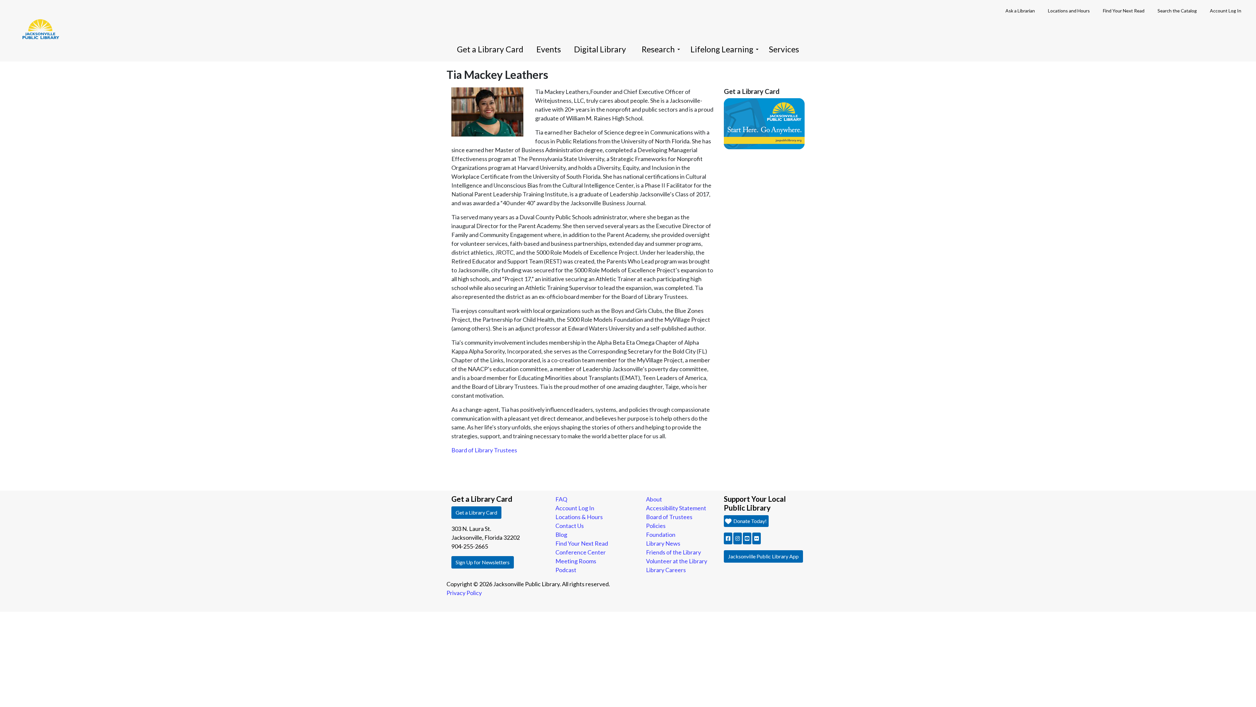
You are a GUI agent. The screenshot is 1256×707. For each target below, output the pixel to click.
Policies (656, 525)
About (654, 499)
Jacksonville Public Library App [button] (763, 556)
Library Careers (666, 569)
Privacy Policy (464, 592)
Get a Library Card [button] (476, 512)
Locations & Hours (579, 516)
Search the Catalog (1177, 10)
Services (784, 49)
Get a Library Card (490, 49)
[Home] (37, 19)
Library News (663, 543)
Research (658, 49)
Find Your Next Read (1123, 10)
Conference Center (580, 552)
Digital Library (600, 49)
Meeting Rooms (575, 561)
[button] (728, 538)
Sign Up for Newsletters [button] (483, 562)
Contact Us (569, 525)
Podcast (565, 569)
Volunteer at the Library (676, 561)
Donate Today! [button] (749, 521)
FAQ (561, 499)
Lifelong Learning (721, 49)
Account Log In (1225, 10)
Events (548, 49)
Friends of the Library (673, 552)
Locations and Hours (1069, 10)
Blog (561, 534)
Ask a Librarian (1020, 10)
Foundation (660, 534)
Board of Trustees (669, 516)
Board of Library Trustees (484, 450)
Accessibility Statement (676, 508)
